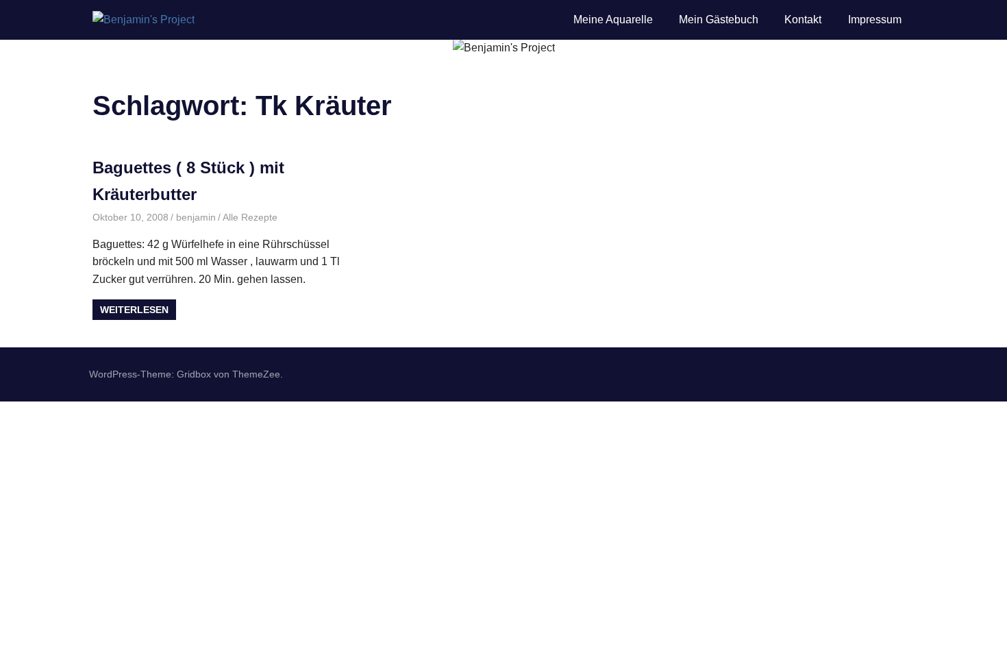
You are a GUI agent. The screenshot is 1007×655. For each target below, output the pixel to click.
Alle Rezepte (250, 217)
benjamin (196, 217)
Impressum (875, 19)
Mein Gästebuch (718, 19)
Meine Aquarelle (613, 19)
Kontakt (802, 19)
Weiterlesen (134, 309)
